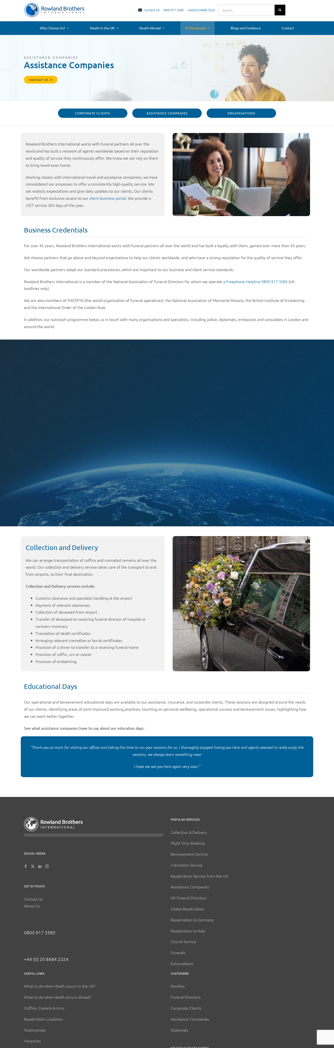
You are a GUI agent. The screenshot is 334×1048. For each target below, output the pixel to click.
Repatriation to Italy (188, 930)
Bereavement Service (189, 854)
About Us (32, 905)
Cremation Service (186, 865)
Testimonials (35, 1029)
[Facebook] (25, 866)
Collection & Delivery (189, 832)
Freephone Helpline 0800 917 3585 (257, 281)
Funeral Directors (185, 997)
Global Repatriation (187, 908)
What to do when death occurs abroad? (57, 997)
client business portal (107, 198)
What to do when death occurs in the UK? (59, 986)
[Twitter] (32, 866)
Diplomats (179, 1029)
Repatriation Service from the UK (199, 876)
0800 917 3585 (40, 932)
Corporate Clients (186, 1008)
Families (178, 986)
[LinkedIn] (40, 866)
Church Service (183, 941)
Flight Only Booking (188, 843)
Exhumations (182, 963)
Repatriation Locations (43, 1019)
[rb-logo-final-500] (54, 4)
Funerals (178, 952)
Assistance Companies (190, 886)
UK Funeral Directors (189, 897)
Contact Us (33, 898)
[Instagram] (47, 866)
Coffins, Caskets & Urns (44, 1008)
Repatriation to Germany (192, 919)
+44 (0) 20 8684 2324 (46, 959)
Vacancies (32, 1040)
